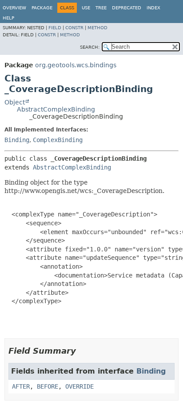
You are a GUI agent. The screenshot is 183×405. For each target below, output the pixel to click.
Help (8, 17)
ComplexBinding (58, 139)
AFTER (21, 386)
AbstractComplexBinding (56, 109)
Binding (16, 139)
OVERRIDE (79, 386)
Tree (101, 7)
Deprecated (126, 7)
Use (86, 7)
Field (54, 27)
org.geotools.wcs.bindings (75, 65)
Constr (74, 27)
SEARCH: (89, 47)
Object (14, 102)
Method (97, 27)
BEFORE (47, 386)
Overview (14, 7)
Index (153, 7)
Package (42, 7)
